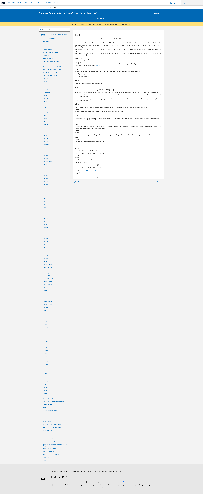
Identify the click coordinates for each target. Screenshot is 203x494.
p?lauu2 (46, 256)
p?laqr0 (46, 175)
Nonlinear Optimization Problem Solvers (52, 427)
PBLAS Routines (47, 421)
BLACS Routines (47, 433)
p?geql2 (46, 115)
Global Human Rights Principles (148, 485)
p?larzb (46, 215)
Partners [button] (48, 2)
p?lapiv (45, 167)
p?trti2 (45, 313)
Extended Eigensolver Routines (50, 410)
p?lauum (46, 258)
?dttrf (45, 373)
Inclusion (111, 471)
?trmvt (45, 384)
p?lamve (46, 152)
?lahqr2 (46, 316)
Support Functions (47, 430)
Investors (82, 471)
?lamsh (46, 318)
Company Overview (56, 471)
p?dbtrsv (46, 98)
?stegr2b (46, 361)
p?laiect (46, 150)
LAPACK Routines (47, 55)
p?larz (45, 213)
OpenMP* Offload (47, 49)
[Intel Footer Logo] (42, 479)
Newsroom (76, 471)
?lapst (45, 321)
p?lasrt (45, 235)
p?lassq (46, 238)
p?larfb (45, 201)
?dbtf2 (45, 367)
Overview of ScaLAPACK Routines (51, 61)
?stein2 (46, 364)
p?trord (46, 307)
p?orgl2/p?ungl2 (48, 270)
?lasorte (46, 350)
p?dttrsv (46, 101)
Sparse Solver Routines (48, 404)
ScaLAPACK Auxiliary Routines (50, 75)
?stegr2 (46, 356)
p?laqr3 (46, 184)
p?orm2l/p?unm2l (48, 276)
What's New (46, 41)
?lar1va (46, 327)
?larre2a (46, 341)
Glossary (45, 460)
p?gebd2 (46, 107)
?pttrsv (45, 379)
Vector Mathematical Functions (50, 413)
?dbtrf (45, 370)
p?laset (46, 230)
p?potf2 (46, 293)
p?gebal (46, 104)
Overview (45, 46)
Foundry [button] (56, 2)
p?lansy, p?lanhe (48, 161)
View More (100, 18)
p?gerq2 (46, 121)
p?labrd (46, 127)
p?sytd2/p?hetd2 (48, 304)
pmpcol (46, 87)
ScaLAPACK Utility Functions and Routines (53, 398)
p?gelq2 (46, 112)
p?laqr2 (46, 181)
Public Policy (118, 471)
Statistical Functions (47, 416)
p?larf (45, 198)
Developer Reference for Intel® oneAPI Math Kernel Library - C (54, 34)
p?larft (45, 210)
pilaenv (46, 387)
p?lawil (45, 261)
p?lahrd (46, 147)
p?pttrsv (46, 290)
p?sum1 (46, 95)
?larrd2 (45, 336)
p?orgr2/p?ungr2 (48, 273)
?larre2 (45, 339)
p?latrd (45, 247)
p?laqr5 (46, 187)
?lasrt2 (45, 353)
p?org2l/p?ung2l (48, 264)
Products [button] (11, 2)
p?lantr (45, 164)
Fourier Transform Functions (50, 418)
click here (112, 24)
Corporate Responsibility (100, 471)
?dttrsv (45, 376)
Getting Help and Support (49, 38)
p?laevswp (46, 144)
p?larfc (45, 204)
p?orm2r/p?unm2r (48, 278)
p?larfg (45, 207)
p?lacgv (46, 78)
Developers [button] (38, 2)
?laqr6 (45, 324)
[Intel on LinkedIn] (59, 477)
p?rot (45, 296)
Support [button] (20, 2)
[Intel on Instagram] (66, 477)
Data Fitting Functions (48, 436)
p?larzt (45, 221)
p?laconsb (46, 132)
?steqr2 (46, 381)
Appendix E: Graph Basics (49, 451)
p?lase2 (46, 227)
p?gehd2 (46, 110)
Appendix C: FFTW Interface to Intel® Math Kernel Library (55, 445)
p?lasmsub (46, 233)
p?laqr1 (46, 178)
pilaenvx (46, 390)
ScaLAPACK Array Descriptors (50, 64)
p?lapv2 (46, 170)
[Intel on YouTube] (63, 477)
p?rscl (45, 298)
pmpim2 (46, 89)
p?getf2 (46, 124)
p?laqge (46, 172)
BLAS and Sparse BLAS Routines (50, 52)
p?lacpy (46, 141)
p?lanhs (46, 158)
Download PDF (158, 13)
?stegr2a (46, 359)
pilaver (45, 84)
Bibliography (46, 457)
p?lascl (45, 224)
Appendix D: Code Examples (49, 448)
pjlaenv (46, 393)
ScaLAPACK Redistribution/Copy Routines (53, 401)
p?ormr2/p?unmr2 (48, 284)
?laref (45, 330)
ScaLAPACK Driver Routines (50, 72)
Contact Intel (67, 471)
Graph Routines (46, 407)
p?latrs (45, 250)
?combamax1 (47, 92)
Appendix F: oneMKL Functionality (51, 454)
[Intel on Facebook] (51, 477)
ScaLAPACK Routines (48, 58)
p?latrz (45, 253)
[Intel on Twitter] (55, 477)
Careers (89, 471)
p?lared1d (46, 193)
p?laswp (46, 241)
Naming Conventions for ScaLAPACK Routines (54, 67)
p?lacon (46, 130)
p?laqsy (46, 190)
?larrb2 (45, 333)
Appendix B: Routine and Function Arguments (54, 441)
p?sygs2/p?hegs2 (48, 301)
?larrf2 (45, 344)
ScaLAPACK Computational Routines (52, 69)
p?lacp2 (46, 135)
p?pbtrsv (46, 287)
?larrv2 (45, 347)
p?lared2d (46, 195)
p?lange (46, 155)
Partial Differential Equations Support (52, 424)
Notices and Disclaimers (49, 463)
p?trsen (46, 310)
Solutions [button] (28, 2)
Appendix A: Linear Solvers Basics (51, 439)
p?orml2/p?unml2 (48, 281)
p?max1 (46, 81)
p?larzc (46, 218)
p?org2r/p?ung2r (48, 267)
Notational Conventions (48, 44)
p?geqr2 (46, 118)
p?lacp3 (46, 138)
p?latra (45, 244)
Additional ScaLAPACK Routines (52, 396)
